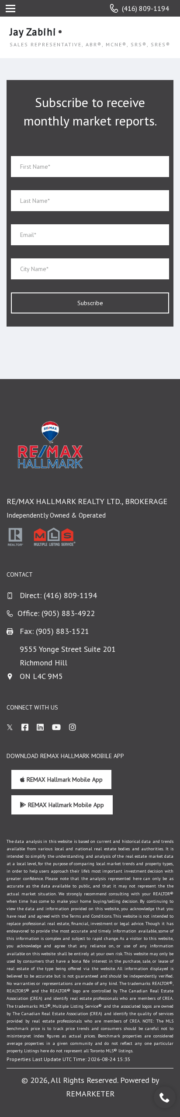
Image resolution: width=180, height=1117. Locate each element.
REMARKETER (90, 1094)
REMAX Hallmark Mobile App (64, 779)
